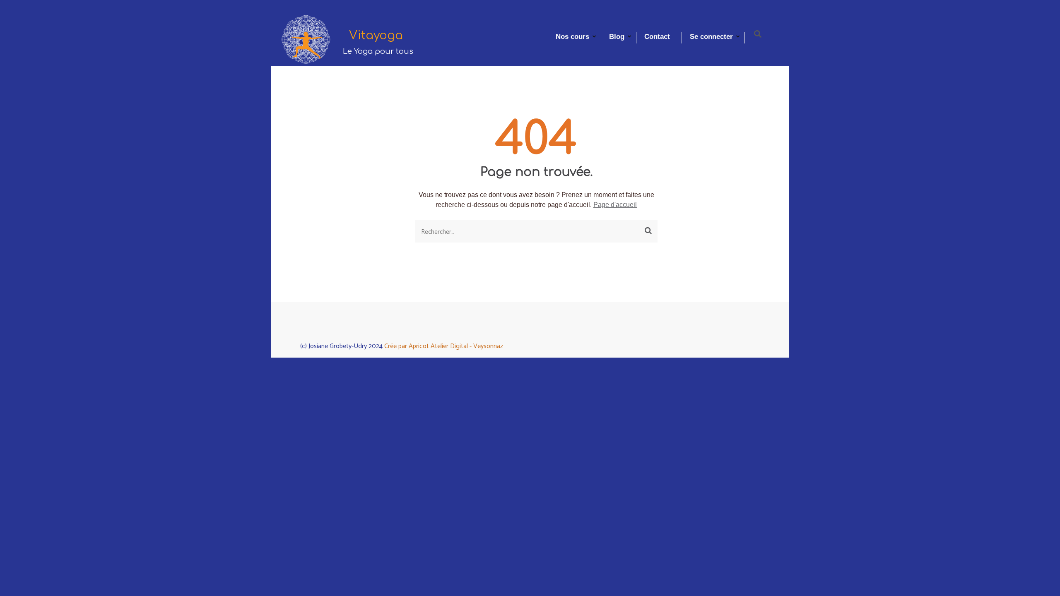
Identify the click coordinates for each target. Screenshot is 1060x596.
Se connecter (711, 37)
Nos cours (572, 37)
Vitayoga (376, 35)
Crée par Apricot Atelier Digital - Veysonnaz (443, 346)
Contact (657, 37)
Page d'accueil (615, 204)
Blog (616, 37)
